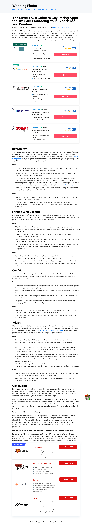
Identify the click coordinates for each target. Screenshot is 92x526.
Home (14, 9)
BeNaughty (37, 447)
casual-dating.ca (63, 359)
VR (55, 9)
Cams (47, 9)
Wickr (35, 498)
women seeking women (65, 185)
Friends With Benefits (42, 464)
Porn (51, 9)
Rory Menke (65, 27)
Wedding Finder (24, 6)
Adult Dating (32, 9)
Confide (36, 480)
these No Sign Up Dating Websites (50, 330)
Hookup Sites (22, 9)
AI (58, 9)
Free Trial (68, 447)
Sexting (41, 9)
